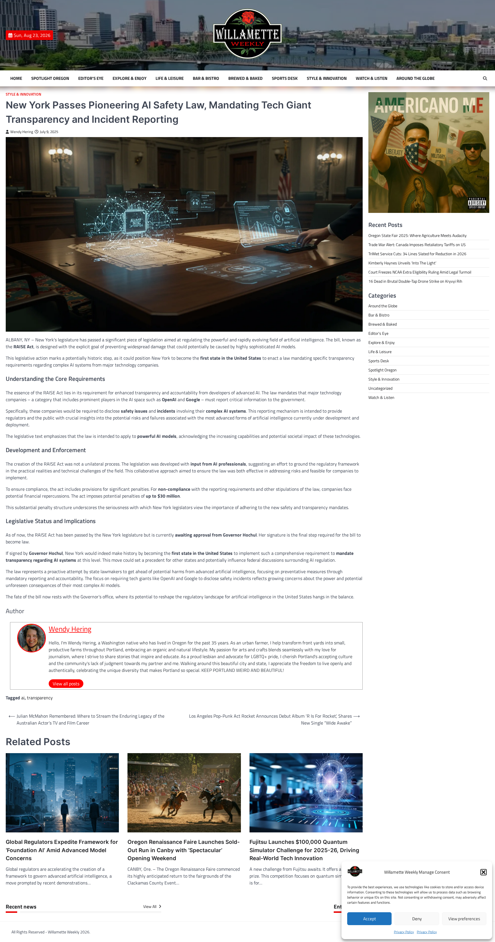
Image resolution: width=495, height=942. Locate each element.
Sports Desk (285, 78)
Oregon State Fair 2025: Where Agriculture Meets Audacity (417, 235)
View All (150, 906)
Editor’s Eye (90, 78)
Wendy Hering (21, 131)
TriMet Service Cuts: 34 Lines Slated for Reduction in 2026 (417, 254)
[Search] (485, 78)
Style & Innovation (327, 78)
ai (23, 697)
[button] (483, 872)
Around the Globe (415, 78)
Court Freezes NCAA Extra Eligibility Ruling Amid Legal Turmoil (419, 272)
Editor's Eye (378, 333)
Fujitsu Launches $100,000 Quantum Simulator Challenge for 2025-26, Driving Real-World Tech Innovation (304, 850)
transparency (40, 697)
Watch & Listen (371, 78)
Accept (369, 918)
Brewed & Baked (245, 78)
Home (16, 78)
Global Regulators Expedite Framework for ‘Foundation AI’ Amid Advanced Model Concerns (62, 850)
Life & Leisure (170, 78)
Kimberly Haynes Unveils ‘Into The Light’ (402, 263)
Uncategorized (380, 388)
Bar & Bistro (206, 78)
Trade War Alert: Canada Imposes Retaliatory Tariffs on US (417, 245)
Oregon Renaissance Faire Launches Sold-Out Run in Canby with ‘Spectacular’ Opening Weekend (183, 850)
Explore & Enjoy (129, 78)
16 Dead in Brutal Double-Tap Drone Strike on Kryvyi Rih (415, 281)
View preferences (464, 918)
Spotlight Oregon (50, 78)
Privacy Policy (404, 932)
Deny (417, 918)
